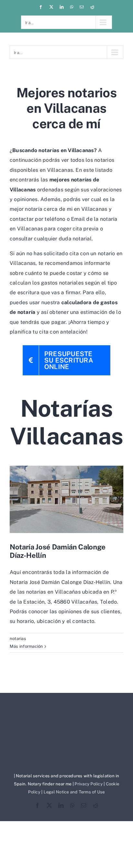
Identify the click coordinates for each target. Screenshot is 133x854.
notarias (18, 638)
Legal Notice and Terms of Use (74, 792)
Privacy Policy (88, 783)
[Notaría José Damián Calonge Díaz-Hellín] (66, 499)
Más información (26, 646)
